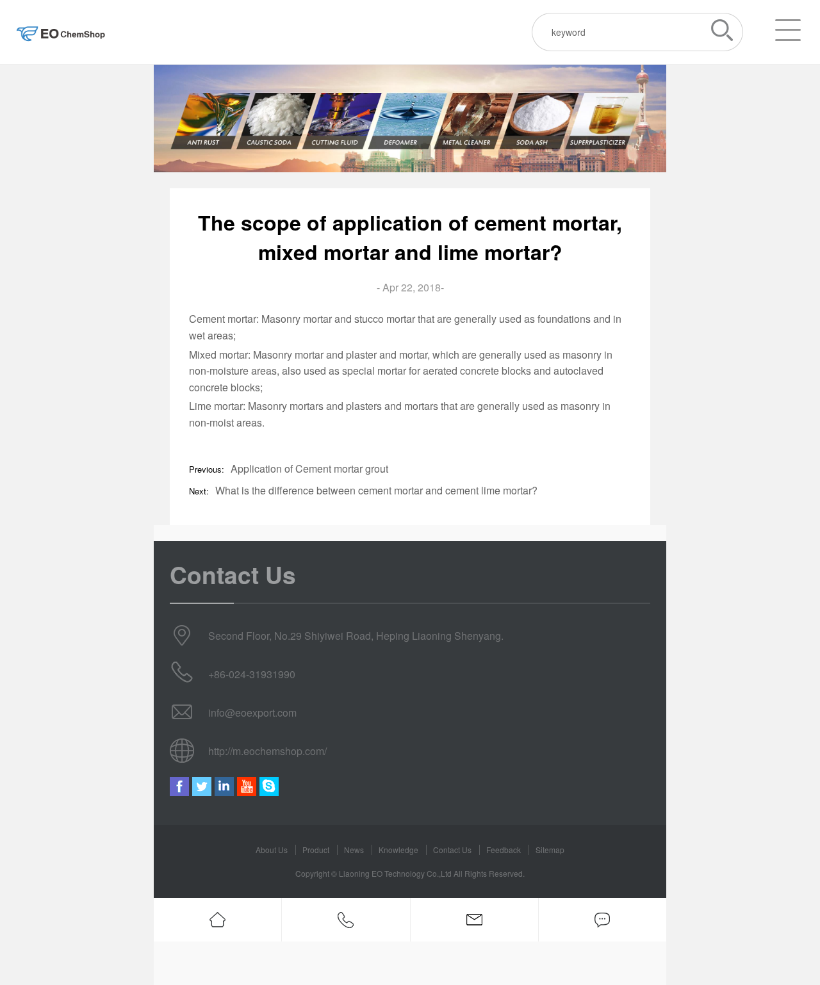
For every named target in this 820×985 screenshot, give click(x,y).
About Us (272, 849)
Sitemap (550, 849)
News (354, 849)
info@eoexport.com (252, 712)
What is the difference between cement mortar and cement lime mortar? (376, 490)
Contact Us (452, 849)
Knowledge (398, 849)
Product (315, 849)
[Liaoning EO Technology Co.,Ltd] (61, 32)
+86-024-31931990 (251, 674)
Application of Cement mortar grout (309, 468)
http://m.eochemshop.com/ (267, 751)
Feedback (503, 849)
